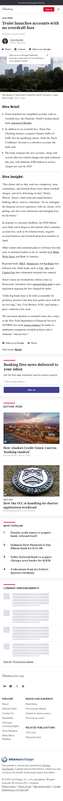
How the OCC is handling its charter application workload (30, 505)
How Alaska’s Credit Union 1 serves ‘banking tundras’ (29, 450)
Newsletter (7, 717)
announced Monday (21, 123)
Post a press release (23, 661)
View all (7, 661)
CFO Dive (31, 732)
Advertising (31, 703)
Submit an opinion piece (38, 713)
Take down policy (42, 786)
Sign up (49, 9)
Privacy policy (9, 786)
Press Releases (9, 730)
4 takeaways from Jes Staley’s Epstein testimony (29, 571)
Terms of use (24, 786)
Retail (18, 349)
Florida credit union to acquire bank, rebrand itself (31, 534)
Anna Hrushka (16, 40)
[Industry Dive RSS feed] (23, 686)
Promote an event (35, 717)
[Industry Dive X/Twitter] (17, 686)
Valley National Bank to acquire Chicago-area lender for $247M (31, 558)
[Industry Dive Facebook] (11, 686)
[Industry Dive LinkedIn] (4, 686)
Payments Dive (33, 737)
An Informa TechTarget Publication (31, 3)
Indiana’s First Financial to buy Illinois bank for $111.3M (31, 546)
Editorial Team (9, 708)
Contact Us (8, 713)
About (5, 703)
